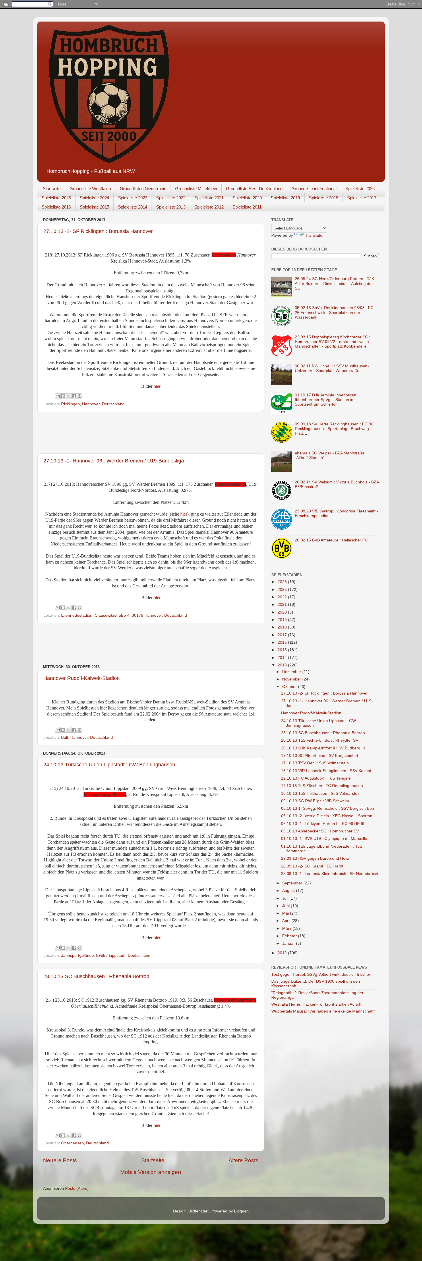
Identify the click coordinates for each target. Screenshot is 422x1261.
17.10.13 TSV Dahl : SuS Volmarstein (315, 763)
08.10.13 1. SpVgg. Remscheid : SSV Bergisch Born (328, 808)
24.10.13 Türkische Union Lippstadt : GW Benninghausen (109, 765)
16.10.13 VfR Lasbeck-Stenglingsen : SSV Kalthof (326, 771)
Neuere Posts (60, 1160)
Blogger (241, 1211)
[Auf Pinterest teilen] (79, 396)
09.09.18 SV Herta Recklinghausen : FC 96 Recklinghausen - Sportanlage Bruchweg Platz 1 (334, 428)
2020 (283, 612)
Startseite (52, 188)
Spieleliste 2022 (170, 197)
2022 (283, 597)
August (289, 890)
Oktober (290, 687)
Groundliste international (313, 188)
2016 (283, 642)
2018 (283, 627)
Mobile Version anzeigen (150, 1172)
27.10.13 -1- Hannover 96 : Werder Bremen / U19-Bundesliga (113, 461)
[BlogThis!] (63, 396)
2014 (283, 657)
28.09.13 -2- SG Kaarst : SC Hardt (312, 866)
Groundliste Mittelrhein (196, 188)
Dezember (292, 672)
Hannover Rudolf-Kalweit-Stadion (81, 678)
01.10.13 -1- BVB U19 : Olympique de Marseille (324, 838)
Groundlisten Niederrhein (143, 188)
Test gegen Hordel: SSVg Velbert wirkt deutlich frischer (320, 974)
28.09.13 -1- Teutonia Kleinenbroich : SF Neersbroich (329, 873)
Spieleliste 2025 (56, 197)
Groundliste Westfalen (90, 188)
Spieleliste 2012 (209, 207)
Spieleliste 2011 (247, 207)
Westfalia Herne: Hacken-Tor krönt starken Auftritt (316, 1004)
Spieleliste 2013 (170, 207)
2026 (283, 582)
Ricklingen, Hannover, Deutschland (93, 404)
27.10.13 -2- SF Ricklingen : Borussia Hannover (98, 231)
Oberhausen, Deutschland (85, 1143)
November (292, 679)
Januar (289, 943)
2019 (283, 620)
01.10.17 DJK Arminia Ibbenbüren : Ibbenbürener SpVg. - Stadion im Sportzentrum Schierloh (327, 399)
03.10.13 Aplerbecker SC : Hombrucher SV (320, 831)
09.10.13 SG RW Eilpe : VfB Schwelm (315, 801)
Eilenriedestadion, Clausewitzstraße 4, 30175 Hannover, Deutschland (124, 615)
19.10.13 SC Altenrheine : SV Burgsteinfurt (319, 755)
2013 (283, 665)
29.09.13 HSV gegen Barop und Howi (315, 858)
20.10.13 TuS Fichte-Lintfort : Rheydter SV (319, 740)
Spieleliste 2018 (323, 197)
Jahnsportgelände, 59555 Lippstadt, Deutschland (105, 955)
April (286, 921)
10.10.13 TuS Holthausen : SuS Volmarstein (321, 793)
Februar (290, 936)
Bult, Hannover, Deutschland (87, 737)
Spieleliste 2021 (209, 197)
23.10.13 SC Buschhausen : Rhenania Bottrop (96, 976)
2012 (283, 953)
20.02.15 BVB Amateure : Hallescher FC (331, 540)
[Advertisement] (150, 433)
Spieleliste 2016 (56, 207)
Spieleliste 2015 (94, 207)
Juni (286, 906)
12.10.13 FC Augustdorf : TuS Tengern (316, 778)
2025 (283, 589)
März (287, 928)
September (292, 883)
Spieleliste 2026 (360, 188)
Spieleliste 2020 (247, 197)
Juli (285, 898)
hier (157, 386)
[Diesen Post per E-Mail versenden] (58, 396)
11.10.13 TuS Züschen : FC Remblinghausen (322, 786)
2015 (283, 650)
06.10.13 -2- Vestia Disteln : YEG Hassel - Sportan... (328, 816)
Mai (286, 913)
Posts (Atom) (77, 1188)
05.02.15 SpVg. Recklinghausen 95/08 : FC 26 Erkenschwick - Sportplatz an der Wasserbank (334, 312)
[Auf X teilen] (68, 396)
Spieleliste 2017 (361, 197)
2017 (283, 635)
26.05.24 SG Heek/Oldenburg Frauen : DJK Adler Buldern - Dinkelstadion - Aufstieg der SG (334, 283)
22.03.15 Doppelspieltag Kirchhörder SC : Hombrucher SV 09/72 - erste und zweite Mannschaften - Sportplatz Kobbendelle (332, 341)
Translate (313, 235)
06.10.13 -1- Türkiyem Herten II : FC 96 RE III (322, 824)
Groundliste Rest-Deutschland (254, 188)
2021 (283, 604)
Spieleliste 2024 (94, 197)
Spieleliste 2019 (285, 197)
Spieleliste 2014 (132, 207)
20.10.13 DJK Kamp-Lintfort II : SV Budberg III (323, 748)
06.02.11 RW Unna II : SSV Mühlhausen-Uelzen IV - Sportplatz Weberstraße (332, 368)
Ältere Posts (243, 1160)
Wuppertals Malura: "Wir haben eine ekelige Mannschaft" (323, 1011)
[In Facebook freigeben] (74, 396)
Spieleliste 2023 (132, 197)
